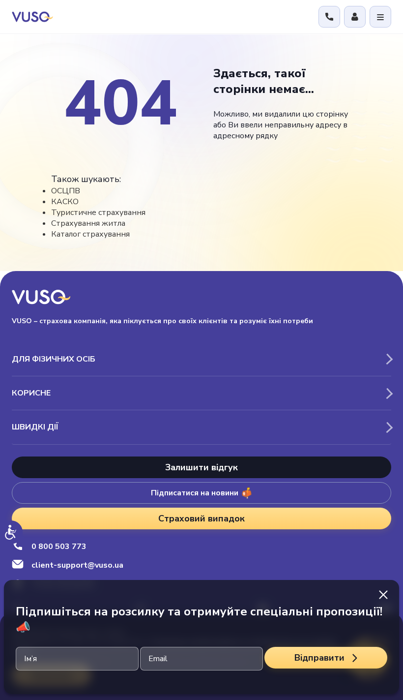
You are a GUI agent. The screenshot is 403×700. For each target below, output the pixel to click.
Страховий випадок (201, 518)
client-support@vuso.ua (77, 565)
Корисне (31, 393)
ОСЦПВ (65, 190)
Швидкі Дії (35, 427)
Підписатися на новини (194, 492)
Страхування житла (88, 223)
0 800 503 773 (58, 546)
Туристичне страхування (98, 212)
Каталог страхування (90, 234)
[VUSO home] (32, 16)
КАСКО (65, 201)
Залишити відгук (201, 467)
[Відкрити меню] (380, 17)
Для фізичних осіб (53, 359)
